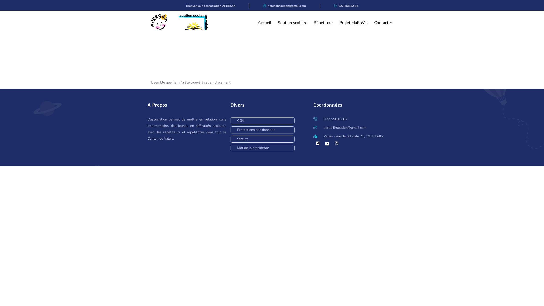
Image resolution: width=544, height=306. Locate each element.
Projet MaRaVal (353, 23)
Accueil (264, 23)
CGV (240, 120)
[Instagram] (336, 143)
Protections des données (256, 130)
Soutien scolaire (292, 23)
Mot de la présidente (253, 148)
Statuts (242, 139)
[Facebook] (317, 143)
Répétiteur (323, 23)
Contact (381, 23)
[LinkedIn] (327, 143)
